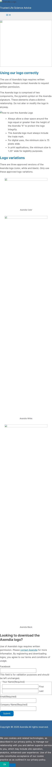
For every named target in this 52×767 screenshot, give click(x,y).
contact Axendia (28, 650)
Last (41, 691)
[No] (12, 765)
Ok (4, 764)
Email (8, 696)
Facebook (5, 666)
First (41, 686)
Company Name (13, 704)
